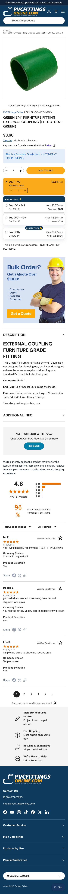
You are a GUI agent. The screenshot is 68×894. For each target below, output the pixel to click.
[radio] (34, 186)
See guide (34, 446)
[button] (56, 11)
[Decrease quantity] (11, 190)
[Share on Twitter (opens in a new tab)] (19, 575)
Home (5, 31)
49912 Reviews (22, 496)
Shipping (7, 140)
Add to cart (45, 170)
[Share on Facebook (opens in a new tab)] (14, 575)
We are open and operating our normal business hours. (34, 2)
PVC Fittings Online (13, 112)
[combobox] (34, 20)
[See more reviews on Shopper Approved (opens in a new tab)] (24, 575)
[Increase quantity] (25, 190)
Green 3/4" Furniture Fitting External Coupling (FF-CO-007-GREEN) (33, 33)
